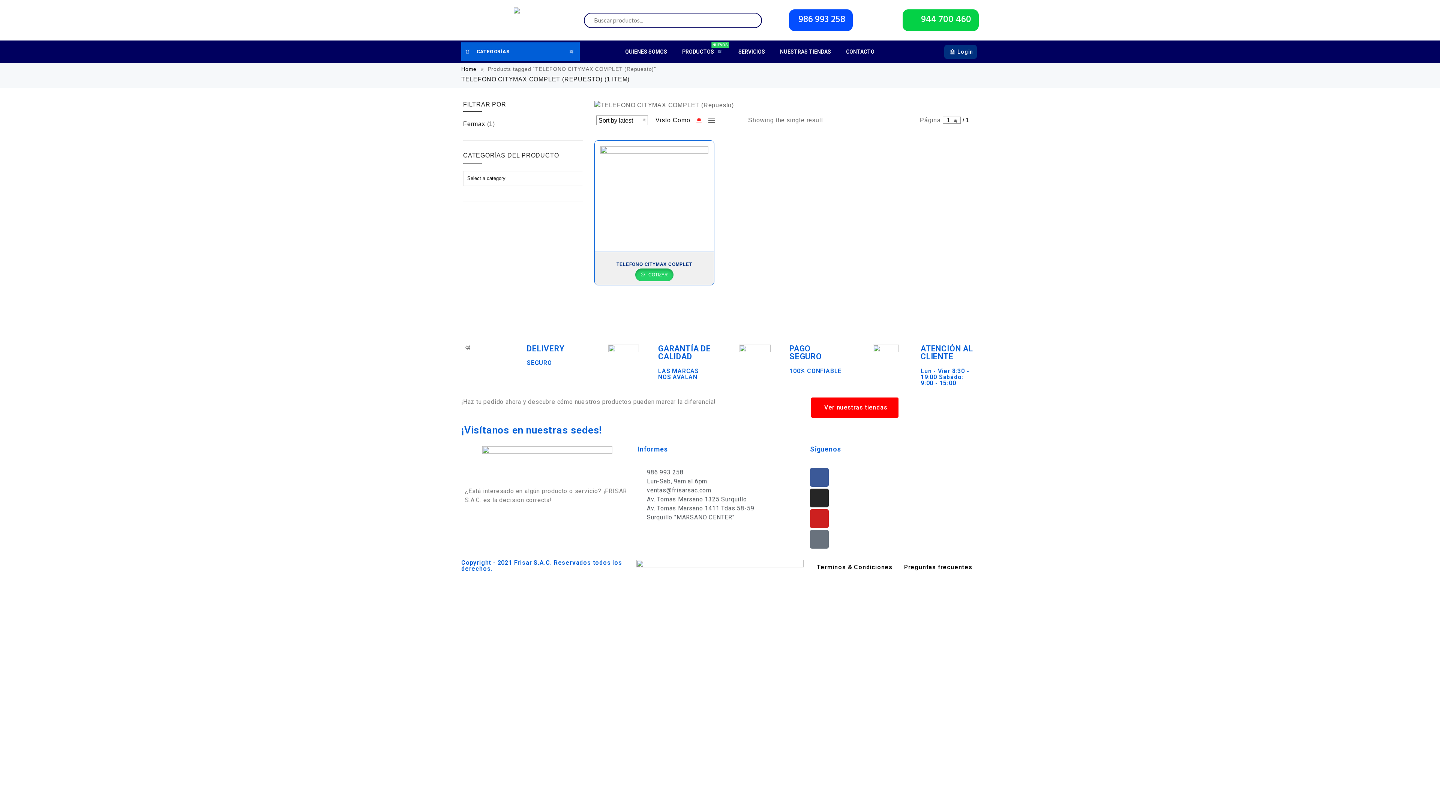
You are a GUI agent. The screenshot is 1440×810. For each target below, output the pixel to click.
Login (965, 52)
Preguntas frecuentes (938, 567)
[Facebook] (819, 477)
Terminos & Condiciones (854, 567)
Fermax (474, 124)
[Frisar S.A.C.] (519, 20)
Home (469, 69)
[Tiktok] (819, 539)
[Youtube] (819, 518)
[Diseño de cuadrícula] (699, 120)
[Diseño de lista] (709, 120)
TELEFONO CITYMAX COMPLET (654, 264)
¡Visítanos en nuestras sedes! (531, 430)
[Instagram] (819, 498)
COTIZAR (657, 275)
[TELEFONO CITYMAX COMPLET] (654, 196)
